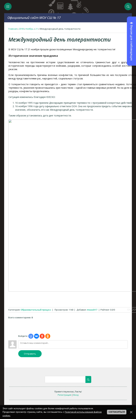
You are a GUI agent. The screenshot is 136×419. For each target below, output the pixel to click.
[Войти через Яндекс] (42, 336)
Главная (12, 28)
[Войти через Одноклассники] (47, 336)
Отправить (30, 353)
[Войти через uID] (30, 336)
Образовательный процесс (36, 309)
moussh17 (92, 309)
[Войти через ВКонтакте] (36, 336)
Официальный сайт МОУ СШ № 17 (34, 17)
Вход (75, 394)
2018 (21, 28)
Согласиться (117, 412)
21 (36, 28)
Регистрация (64, 394)
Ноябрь (30, 28)
